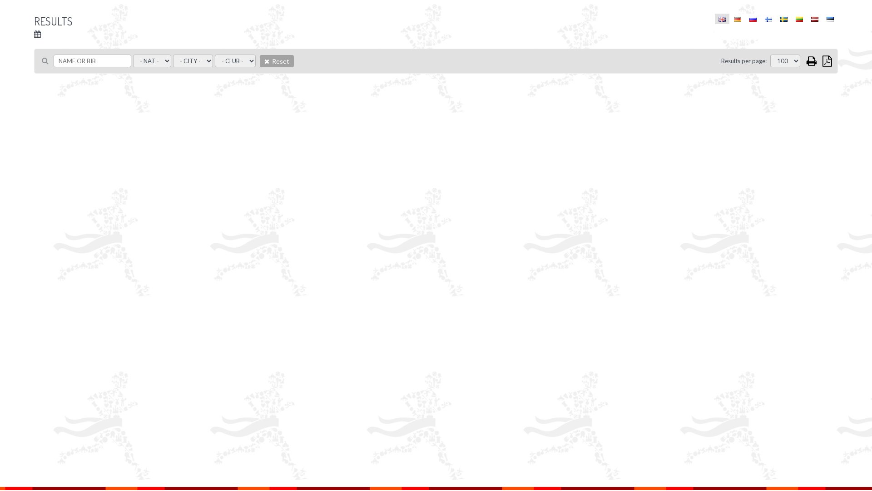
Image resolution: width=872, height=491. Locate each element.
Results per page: (744, 61)
